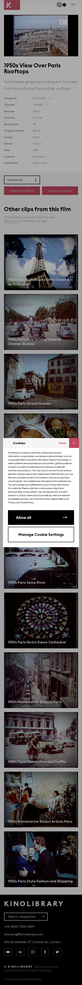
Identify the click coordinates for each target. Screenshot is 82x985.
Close (62, 443)
